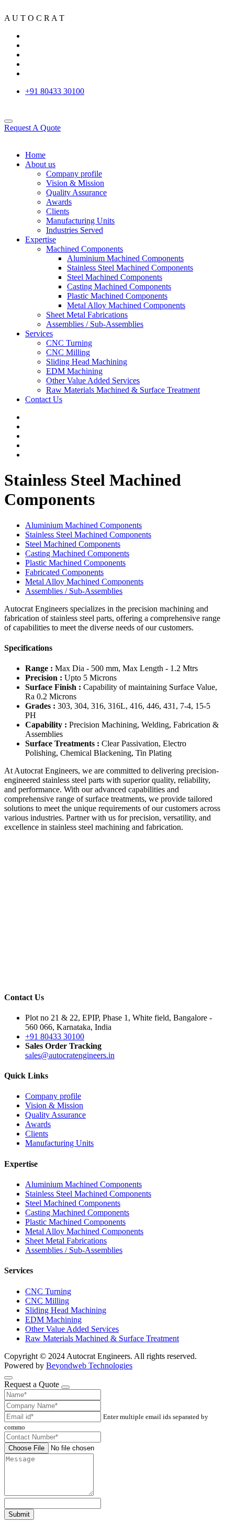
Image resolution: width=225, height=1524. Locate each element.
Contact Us (43, 399)
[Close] (65, 1387)
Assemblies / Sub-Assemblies (94, 324)
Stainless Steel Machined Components (130, 267)
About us (40, 164)
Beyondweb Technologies (89, 1365)
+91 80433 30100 (54, 91)
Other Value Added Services (93, 380)
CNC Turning (69, 342)
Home (35, 154)
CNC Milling (68, 352)
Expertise (40, 239)
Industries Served (74, 230)
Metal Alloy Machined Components (126, 305)
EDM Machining (74, 371)
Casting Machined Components (119, 286)
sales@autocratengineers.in (70, 1055)
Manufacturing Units (80, 220)
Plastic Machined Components (117, 295)
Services (39, 333)
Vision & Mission (75, 183)
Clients (57, 211)
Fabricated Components (64, 572)
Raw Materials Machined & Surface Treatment (123, 389)
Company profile (74, 173)
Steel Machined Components (114, 277)
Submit (19, 1514)
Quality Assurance (76, 192)
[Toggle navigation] (8, 121)
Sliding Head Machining (86, 361)
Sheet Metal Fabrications (87, 314)
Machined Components (84, 248)
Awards (59, 201)
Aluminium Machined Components (125, 258)
